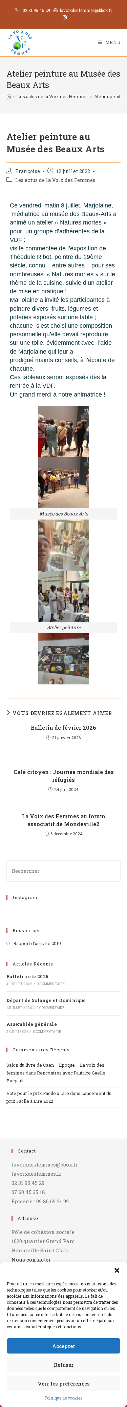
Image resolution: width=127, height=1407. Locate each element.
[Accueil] (8, 96)
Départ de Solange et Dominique (46, 1000)
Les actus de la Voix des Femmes (55, 180)
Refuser (63, 1364)
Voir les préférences (64, 1383)
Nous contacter (31, 1259)
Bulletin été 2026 (27, 976)
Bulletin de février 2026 (63, 727)
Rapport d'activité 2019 (37, 943)
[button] (116, 1270)
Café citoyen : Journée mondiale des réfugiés (64, 775)
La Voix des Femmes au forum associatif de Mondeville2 (63, 820)
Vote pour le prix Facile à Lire (37, 1093)
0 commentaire (51, 984)
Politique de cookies (63, 1398)
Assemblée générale (31, 1024)
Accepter (63, 1346)
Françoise (27, 171)
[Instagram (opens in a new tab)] (64, 17)
